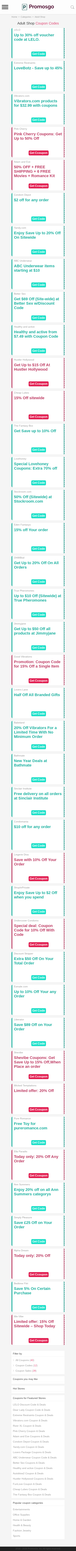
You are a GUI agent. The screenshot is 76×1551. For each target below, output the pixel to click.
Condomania (21, 821)
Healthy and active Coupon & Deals (32, 1468)
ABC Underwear (23, 260)
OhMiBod (19, 557)
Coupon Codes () (27, 1365)
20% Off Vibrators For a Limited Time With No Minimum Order (35, 732)
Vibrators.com (22, 96)
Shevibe (18, 1052)
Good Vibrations (23, 656)
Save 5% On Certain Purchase (32, 1290)
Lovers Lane (21, 689)
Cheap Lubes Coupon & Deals (30, 1489)
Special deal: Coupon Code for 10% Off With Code (34, 930)
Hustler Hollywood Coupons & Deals (33, 1478)
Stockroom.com (22, 491)
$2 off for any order (31, 200)
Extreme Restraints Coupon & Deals (33, 1415)
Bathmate (19, 755)
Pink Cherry (20, 129)
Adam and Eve (22, 162)
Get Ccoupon (39, 152)
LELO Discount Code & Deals (29, 1404)
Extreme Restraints (24, 63)
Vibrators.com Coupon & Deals (30, 1420)
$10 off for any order (32, 827)
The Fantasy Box (23, 425)
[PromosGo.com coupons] (38, 7)
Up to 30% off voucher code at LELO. (34, 37)
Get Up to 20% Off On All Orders (36, 565)
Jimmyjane (20, 623)
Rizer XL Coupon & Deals (27, 1425)
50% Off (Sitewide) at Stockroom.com (33, 499)
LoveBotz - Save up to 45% (38, 68)
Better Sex (20, 293)
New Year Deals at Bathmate (30, 763)
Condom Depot (22, 195)
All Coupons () (25, 1360)
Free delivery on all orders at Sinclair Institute (38, 796)
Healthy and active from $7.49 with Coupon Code (36, 334)
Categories (26, 17)
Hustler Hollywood (24, 359)
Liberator (19, 1019)
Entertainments (21, 1509)
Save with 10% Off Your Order (35, 862)
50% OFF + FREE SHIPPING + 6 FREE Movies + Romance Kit (34, 171)
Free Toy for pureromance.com (30, 1125)
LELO (17, 30)
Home (14, 17)
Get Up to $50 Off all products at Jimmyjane (35, 631)
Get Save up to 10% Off (35, 431)
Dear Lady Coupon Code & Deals (31, 1409)
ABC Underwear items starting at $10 (34, 268)
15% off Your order (31, 530)
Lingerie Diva (21, 854)
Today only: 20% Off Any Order (36, 1158)
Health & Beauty (22, 1525)
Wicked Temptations (25, 1085)
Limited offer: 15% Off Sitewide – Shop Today (34, 1323)
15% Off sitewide (29, 398)
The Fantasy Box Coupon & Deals (32, 1494)
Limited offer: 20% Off (34, 1090)
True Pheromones (24, 590)
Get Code (38, 53)
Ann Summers (22, 1184)
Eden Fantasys (22, 524)
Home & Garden (22, 1520)
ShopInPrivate (22, 887)
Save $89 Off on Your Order (33, 1026)
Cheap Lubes (21, 392)
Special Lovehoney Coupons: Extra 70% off (35, 466)
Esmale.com (21, 986)
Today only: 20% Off (32, 1255)
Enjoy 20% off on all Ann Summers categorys (36, 1191)
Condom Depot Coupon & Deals (31, 1441)
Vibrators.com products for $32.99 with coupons (35, 103)
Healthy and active (24, 326)
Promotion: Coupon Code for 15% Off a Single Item (37, 664)
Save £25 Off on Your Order (33, 1224)
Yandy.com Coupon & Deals (28, 1447)
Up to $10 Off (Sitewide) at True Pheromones (37, 598)
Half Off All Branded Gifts (37, 695)
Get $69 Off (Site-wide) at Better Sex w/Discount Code (36, 303)
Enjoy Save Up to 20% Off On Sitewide (37, 235)
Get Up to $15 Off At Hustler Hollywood (32, 367)
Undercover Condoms (26, 920)
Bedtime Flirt (21, 1283)
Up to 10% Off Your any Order (35, 993)
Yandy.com (20, 228)
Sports (16, 1535)
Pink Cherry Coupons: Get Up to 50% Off (38, 136)
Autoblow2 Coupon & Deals (28, 1473)
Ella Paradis (20, 1151)
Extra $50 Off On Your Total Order (34, 960)
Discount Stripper (23, 953)
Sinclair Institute (23, 788)
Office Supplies (21, 1514)
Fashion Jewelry (22, 1530)
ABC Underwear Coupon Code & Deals (35, 1457)
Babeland (19, 722)
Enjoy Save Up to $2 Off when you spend (35, 895)
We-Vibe (19, 1316)
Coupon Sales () (26, 1370)
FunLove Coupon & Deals (27, 1484)
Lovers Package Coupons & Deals (32, 1452)
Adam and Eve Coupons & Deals (31, 1436)
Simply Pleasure (23, 1217)
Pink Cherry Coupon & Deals (29, 1431)
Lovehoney (20, 458)
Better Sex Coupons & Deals (29, 1462)
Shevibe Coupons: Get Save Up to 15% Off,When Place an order (37, 1062)
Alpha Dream (21, 1250)
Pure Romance (22, 1118)
